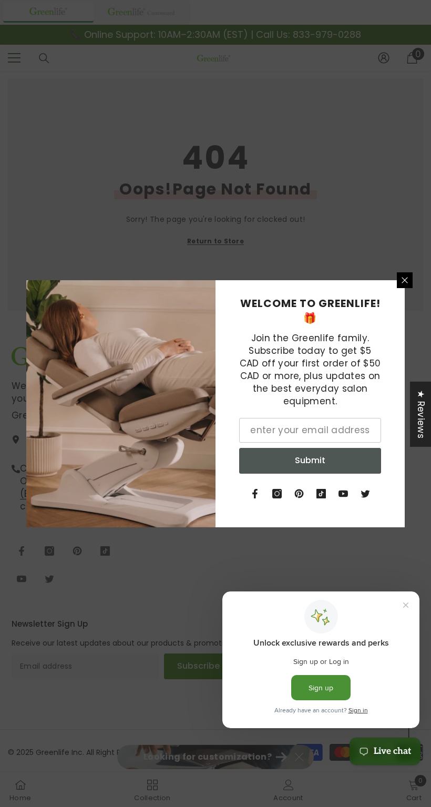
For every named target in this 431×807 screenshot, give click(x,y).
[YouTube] (343, 494)
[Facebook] (255, 494)
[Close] (405, 280)
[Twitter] (365, 494)
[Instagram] (277, 494)
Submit (310, 460)
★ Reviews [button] (421, 414)
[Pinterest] (299, 494)
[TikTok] (321, 494)
